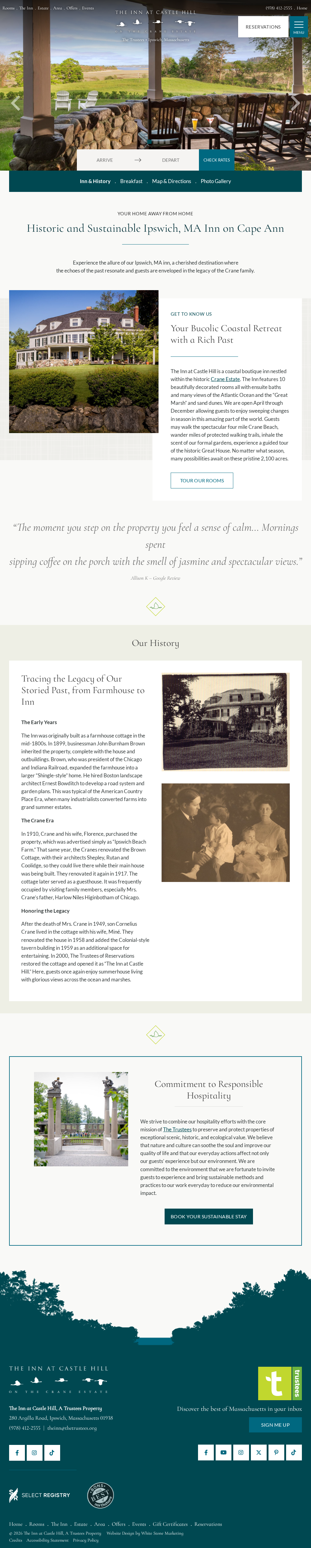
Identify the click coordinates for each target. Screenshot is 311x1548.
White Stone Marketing (162, 1533)
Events (88, 8)
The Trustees (177, 1129)
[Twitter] (259, 1452)
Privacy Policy (85, 1540)
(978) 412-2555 (279, 8)
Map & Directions (171, 181)
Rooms (8, 8)
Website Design (120, 1533)
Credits (15, 1540)
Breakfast (131, 181)
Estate (43, 8)
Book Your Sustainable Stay (209, 1216)
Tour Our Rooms (202, 480)
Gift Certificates (170, 1524)
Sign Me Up (275, 1425)
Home (302, 8)
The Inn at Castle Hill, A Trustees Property (55, 1408)
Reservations (263, 27)
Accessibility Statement (47, 1540)
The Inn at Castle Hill (155, 18)
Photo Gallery (216, 181)
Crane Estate (225, 379)
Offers (72, 8)
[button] (15, 85)
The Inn (26, 8)
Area (57, 8)
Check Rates (216, 160)
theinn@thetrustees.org (72, 1428)
